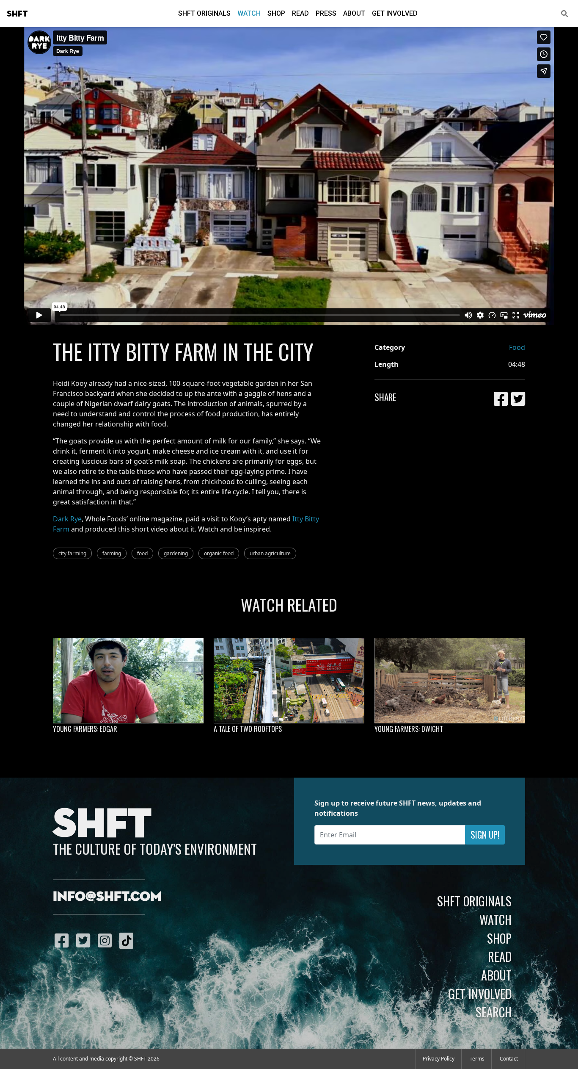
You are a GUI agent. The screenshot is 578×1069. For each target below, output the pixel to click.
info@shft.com (107, 897)
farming (111, 553)
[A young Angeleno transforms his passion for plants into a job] (128, 680)
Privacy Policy (438, 1058)
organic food (219, 553)
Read (300, 13)
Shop (276, 13)
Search (494, 1012)
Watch (249, 13)
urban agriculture (270, 553)
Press (326, 13)
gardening (176, 553)
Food (517, 347)
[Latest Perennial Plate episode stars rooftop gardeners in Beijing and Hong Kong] (289, 680)
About (354, 13)
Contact (509, 1058)
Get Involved (395, 13)
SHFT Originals (204, 13)
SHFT (17, 14)
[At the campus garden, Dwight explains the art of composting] (450, 680)
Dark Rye (67, 518)
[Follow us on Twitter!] (85, 940)
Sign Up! (485, 834)
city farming (72, 553)
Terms (477, 1058)
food (142, 553)
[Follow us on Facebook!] (64, 940)
